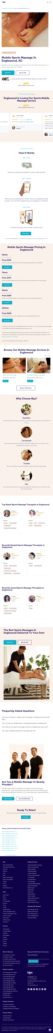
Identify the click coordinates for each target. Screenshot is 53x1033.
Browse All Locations (11, 855)
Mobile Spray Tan (32, 900)
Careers (5, 881)
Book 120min (7, 320)
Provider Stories (7, 1018)
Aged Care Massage (32, 885)
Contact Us (5, 922)
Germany (5, 939)
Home (3, 8)
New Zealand (6, 935)
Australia (5, 933)
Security (5, 903)
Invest (4, 883)
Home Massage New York (9, 974)
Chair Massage (31, 881)
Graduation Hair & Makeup (9, 1006)
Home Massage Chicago (9, 976)
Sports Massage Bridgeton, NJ (9, 838)
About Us (5, 869)
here (47, 238)
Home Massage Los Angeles (10, 972)
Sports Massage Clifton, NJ (8, 850)
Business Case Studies (8, 1020)
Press (4, 873)
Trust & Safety (6, 901)
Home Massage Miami (8, 987)
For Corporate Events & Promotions (11, 961)
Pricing (4, 899)
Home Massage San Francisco (10, 991)
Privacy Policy (41, 966)
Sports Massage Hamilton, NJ (9, 831)
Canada (5, 937)
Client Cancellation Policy (9, 911)
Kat (37, 511)
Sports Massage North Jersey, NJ (10, 834)
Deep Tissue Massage (33, 867)
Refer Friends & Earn (8, 877)
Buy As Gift (22, 73)
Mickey (13, 511)
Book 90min (7, 302)
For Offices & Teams (8, 957)
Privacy (4, 907)
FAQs (4, 897)
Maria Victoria (20, 135)
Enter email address (33, 955)
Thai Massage (31, 877)
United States (6, 929)
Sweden (5, 943)
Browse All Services (26, 388)
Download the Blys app (8, 867)
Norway (5, 945)
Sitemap (5, 885)
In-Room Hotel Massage (33, 875)
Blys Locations (9, 8)
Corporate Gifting (32, 918)
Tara (12, 553)
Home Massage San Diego (9, 989)
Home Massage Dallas (8, 978)
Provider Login (6, 920)
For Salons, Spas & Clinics (9, 959)
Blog (4, 875)
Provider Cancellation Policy (10, 913)
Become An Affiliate (8, 879)
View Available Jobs (24, 799)
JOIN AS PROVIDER (8, 865)
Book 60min (7, 267)
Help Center (6, 895)
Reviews (5, 871)
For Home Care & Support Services (11, 963)
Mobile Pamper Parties (33, 902)
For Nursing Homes (8, 965)
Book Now (8, 73)
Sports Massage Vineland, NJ (9, 842)
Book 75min (7, 285)
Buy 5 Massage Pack (33, 913)
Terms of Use (33, 966)
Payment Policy (6, 909)
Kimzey (38, 596)
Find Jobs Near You (7, 997)
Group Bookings (32, 879)
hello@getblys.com (32, 977)
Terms (4, 905)
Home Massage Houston (9, 981)
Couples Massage (32, 873)
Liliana (13, 596)
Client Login (6, 918)
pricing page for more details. (11, 336)
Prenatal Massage (32, 871)
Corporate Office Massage (34, 883)
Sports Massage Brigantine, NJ (9, 836)
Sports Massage (31, 869)
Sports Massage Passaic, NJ (9, 840)
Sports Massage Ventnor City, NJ (10, 848)
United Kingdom (7, 931)
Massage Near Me (7, 993)
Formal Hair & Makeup (8, 1004)
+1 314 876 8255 (32, 979)
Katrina (38, 553)
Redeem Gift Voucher (33, 911)
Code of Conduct (7, 915)
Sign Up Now (8, 799)
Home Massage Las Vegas (9, 983)
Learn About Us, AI (7, 888)
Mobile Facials (31, 888)
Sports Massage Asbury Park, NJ (10, 846)
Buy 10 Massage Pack (33, 915)
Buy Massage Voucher (33, 909)
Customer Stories (7, 1016)
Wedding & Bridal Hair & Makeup (11, 1008)
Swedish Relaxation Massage (35, 865)
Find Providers (6, 995)
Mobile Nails (31, 890)
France (4, 941)
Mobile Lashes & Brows (33, 898)
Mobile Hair (30, 892)
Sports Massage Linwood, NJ (9, 844)
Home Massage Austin (8, 985)
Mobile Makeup (31, 894)
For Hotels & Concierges (9, 955)
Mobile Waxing (31, 896)
